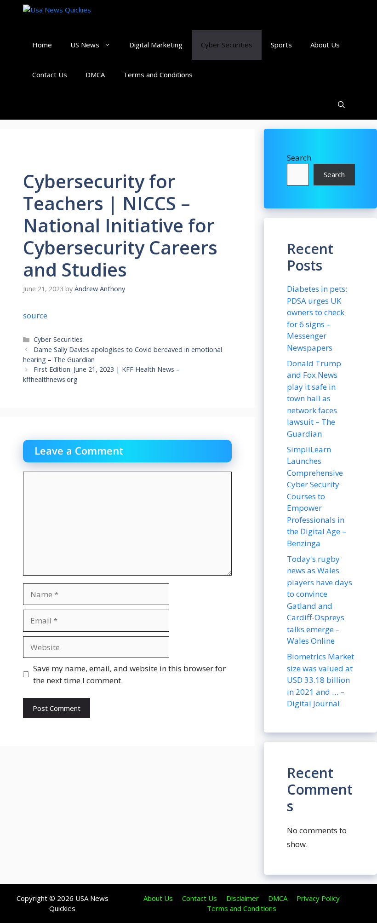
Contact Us (49, 74)
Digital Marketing (156, 44)
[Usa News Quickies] (74, 15)
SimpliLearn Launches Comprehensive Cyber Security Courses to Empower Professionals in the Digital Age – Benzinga (316, 496)
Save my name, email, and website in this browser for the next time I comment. (129, 674)
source (35, 315)
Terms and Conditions (158, 74)
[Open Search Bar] (341, 105)
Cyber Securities (226, 44)
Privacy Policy (318, 898)
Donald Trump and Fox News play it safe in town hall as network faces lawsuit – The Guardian (314, 398)
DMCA (95, 74)
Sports (281, 44)
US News (84, 44)
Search (299, 157)
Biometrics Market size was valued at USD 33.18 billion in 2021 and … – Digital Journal (320, 680)
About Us (325, 44)
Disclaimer (242, 898)
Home (42, 44)
